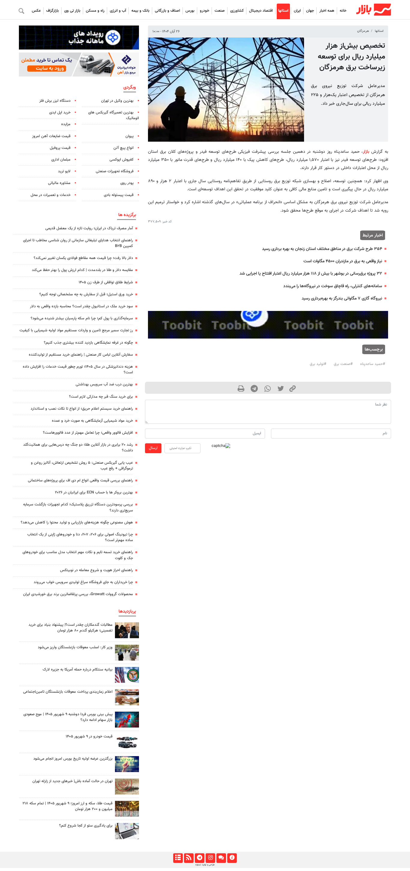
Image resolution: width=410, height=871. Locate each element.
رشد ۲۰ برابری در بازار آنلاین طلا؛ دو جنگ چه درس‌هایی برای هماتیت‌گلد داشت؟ (78, 448)
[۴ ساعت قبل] (127, 809)
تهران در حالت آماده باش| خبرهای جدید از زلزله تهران (72, 781)
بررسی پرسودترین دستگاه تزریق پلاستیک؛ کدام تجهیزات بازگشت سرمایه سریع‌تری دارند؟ (78, 507)
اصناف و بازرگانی (167, 11)
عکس (36, 11)
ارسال (153, 448)
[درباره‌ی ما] (232, 858)
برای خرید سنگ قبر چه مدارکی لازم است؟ (101, 397)
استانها (283, 11)
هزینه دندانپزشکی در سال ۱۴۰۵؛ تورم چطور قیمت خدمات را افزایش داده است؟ (78, 369)
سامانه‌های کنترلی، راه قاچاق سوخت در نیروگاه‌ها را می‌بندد (332, 286)
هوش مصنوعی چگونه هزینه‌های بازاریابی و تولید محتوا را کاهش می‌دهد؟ (77, 523)
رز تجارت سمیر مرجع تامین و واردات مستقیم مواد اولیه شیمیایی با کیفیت (76, 330)
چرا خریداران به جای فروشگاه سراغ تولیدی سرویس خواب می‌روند (83, 582)
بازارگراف (52, 11)
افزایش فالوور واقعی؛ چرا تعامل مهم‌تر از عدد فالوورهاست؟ (88, 433)
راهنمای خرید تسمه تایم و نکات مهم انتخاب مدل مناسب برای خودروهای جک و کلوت (78, 555)
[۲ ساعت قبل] (127, 831)
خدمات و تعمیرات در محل (51, 195)
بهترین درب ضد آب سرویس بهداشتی (104, 384)
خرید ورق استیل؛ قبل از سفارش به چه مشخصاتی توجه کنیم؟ (86, 294)
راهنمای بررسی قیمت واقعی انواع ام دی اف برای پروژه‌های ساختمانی (80, 481)
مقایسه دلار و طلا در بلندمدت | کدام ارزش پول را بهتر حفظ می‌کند (82, 270)
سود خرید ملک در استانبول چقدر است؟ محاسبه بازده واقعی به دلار (81, 306)
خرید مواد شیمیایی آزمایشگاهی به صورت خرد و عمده (92, 421)
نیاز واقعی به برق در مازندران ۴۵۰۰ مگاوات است (342, 261)
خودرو (204, 11)
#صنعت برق (343, 364)
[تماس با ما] (221, 858)
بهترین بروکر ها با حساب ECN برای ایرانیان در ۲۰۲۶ (94, 493)
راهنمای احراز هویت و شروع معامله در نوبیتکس (96, 570)
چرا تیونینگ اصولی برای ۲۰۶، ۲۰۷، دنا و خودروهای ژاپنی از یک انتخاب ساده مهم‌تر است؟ (80, 537)
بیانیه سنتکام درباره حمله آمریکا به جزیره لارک (78, 670)
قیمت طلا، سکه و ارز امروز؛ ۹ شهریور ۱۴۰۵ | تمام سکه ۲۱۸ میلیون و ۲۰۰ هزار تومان (68, 806)
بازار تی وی (72, 11)
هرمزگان (363, 31)
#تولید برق (318, 364)
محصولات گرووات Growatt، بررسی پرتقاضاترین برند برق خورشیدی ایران (78, 594)
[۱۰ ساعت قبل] (127, 675)
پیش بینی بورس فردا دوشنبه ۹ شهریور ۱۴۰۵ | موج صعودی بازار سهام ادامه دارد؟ (68, 717)
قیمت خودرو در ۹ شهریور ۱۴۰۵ (89, 737)
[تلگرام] (199, 858)
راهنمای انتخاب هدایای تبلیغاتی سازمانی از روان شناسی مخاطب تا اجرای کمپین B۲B (78, 243)
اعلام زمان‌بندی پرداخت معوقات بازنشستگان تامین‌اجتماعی (68, 692)
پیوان (129, 136)
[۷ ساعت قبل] (127, 630)
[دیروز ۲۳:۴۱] (127, 720)
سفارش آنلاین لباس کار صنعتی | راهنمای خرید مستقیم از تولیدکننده (81, 355)
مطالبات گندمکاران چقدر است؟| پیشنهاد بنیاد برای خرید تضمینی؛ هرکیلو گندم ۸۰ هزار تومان (71, 628)
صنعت (220, 11)
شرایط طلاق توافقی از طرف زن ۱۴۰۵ (106, 282)
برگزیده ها (127, 215)
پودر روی (127, 183)
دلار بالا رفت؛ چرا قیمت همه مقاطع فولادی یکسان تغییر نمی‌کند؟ (83, 258)
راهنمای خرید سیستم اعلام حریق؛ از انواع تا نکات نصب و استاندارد (82, 409)
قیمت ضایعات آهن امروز (51, 136)
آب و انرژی (118, 11)
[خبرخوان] (188, 858)
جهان (310, 11)
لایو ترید (64, 171)
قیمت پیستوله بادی (119, 195)
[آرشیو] (178, 858)
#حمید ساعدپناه (372, 364)
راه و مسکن (95, 11)
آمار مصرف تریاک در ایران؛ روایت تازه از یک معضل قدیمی (89, 228)
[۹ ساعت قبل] (127, 742)
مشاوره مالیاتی (59, 183)
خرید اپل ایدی (60, 113)
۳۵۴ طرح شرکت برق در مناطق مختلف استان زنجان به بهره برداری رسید (322, 249)
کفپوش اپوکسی (122, 160)
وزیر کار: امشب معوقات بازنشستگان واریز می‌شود (75, 647)
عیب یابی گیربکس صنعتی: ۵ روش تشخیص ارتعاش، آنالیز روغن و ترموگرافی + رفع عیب (82, 466)
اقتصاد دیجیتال (261, 11)
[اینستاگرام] (210, 858)
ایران (297, 11)
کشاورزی (237, 11)
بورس (189, 11)
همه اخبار (326, 11)
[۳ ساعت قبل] (127, 697)
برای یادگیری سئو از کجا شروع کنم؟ (86, 826)
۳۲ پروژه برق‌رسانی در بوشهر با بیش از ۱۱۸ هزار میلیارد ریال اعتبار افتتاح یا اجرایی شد (311, 273)
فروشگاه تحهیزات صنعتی (115, 171)
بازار (366, 151)
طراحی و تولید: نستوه (205, 864)
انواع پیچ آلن (123, 148)
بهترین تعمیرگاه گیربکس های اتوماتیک (113, 115)
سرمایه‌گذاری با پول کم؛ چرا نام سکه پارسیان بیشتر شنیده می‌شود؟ (82, 318)
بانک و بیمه (140, 11)
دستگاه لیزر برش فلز (55, 101)
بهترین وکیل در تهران (117, 101)
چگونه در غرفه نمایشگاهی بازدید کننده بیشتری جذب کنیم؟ (88, 343)
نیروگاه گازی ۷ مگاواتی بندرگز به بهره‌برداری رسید (342, 298)
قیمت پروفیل (60, 148)
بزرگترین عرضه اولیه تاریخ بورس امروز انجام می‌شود (73, 759)
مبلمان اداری (61, 160)
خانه (343, 11)
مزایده (66, 124)
